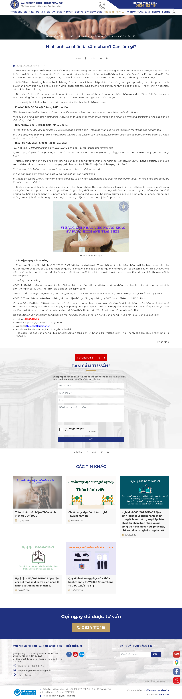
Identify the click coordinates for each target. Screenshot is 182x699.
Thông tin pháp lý (114, 12)
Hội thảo (131, 12)
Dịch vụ (51, 12)
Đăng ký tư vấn (64, 12)
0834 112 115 (93, 627)
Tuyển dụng (143, 12)
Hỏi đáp (156, 12)
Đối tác (79, 12)
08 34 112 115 (91, 357)
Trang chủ (16, 12)
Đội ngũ (40, 12)
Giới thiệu (29, 12)
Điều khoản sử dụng (155, 681)
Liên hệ (166, 12)
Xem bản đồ (24, 675)
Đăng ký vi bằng (93, 12)
